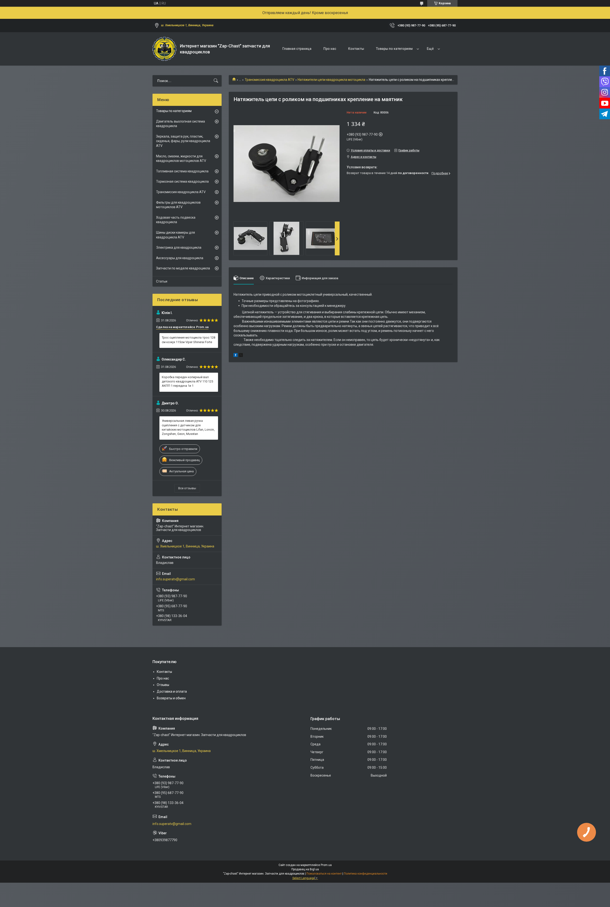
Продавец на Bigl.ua (305, 869)
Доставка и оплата (172, 691)
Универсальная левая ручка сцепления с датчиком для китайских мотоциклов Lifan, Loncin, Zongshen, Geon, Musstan (188, 427)
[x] (241, 356)
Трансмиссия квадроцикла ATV (269, 80)
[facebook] (236, 356)
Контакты (356, 49)
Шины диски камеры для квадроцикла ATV (175, 235)
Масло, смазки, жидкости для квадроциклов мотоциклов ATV (181, 158)
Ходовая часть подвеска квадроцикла (175, 220)
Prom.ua (326, 865)
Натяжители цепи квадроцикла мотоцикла (331, 80)
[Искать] (216, 81)
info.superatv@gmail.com (175, 579)
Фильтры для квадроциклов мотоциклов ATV (178, 205)
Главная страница (296, 49)
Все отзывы (187, 488)
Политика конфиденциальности (365, 873)
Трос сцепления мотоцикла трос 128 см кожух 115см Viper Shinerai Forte (188, 340)
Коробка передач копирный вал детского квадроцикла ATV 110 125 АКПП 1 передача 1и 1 (187, 381)
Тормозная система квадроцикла (182, 181)
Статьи (161, 281)
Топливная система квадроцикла (182, 171)
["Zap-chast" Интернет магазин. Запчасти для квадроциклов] (164, 49)
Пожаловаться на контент (324, 873)
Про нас (329, 49)
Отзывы (163, 685)
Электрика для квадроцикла (178, 247)
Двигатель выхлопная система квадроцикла (180, 123)
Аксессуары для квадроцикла (179, 258)
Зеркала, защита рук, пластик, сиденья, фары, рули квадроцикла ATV (183, 141)
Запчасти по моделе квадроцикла (183, 268)
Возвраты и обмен (171, 698)
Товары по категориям (394, 49)
